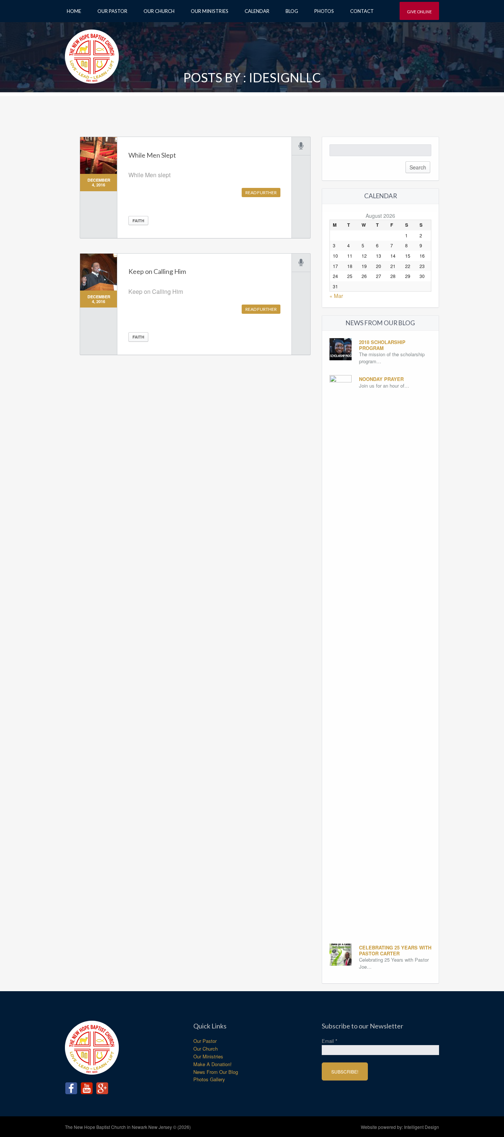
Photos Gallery (209, 1079)
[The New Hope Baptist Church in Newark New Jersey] (92, 53)
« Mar (336, 295)
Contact (362, 11)
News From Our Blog (215, 1071)
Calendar (257, 11)
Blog (292, 11)
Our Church (159, 11)
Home (74, 11)
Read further (261, 192)
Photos (324, 11)
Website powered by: (400, 1127)
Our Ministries (209, 11)
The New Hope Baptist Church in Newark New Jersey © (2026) (128, 1127)
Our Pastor (112, 11)
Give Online (419, 11)
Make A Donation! (212, 1064)
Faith (138, 220)
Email (329, 1040)
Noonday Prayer (381, 378)
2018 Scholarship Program (382, 345)
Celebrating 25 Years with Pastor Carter (395, 950)
